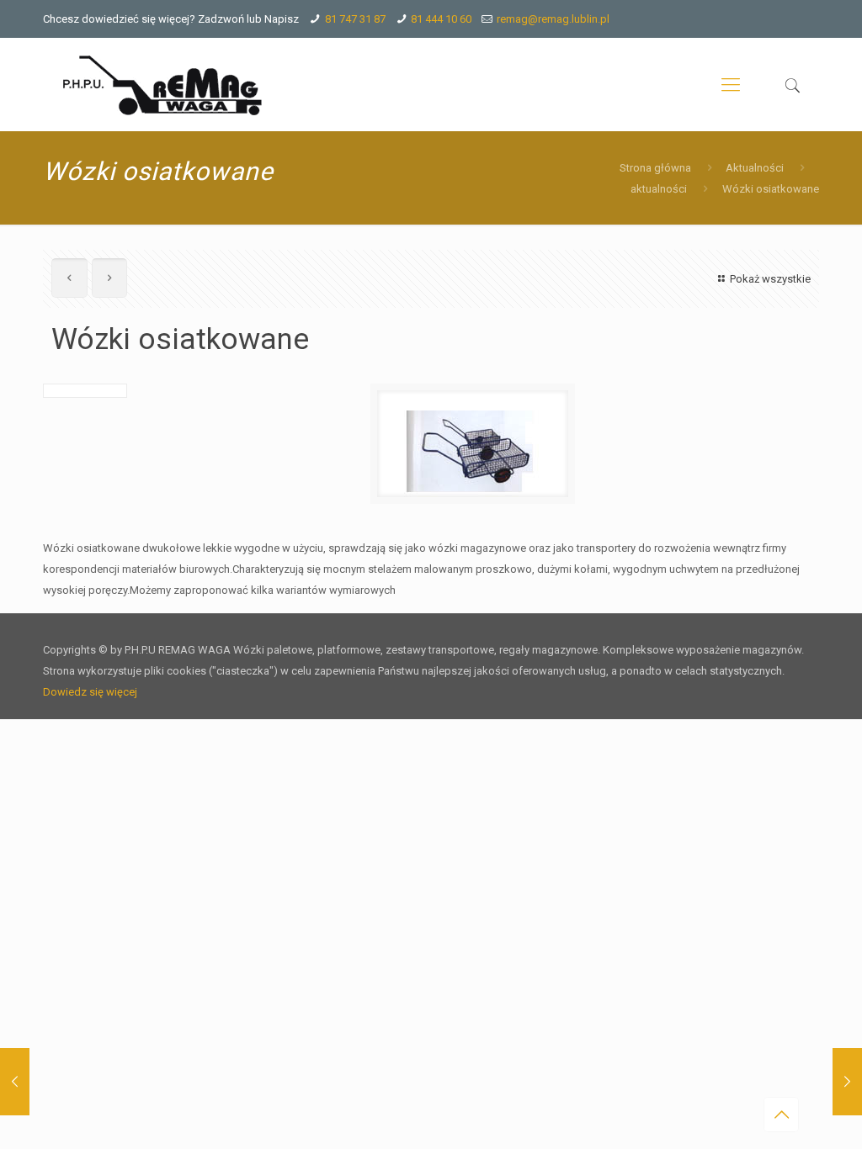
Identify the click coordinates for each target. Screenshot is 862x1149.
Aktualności (755, 167)
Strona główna (655, 167)
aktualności (659, 189)
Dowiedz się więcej (90, 692)
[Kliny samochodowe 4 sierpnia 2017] (847, 1081)
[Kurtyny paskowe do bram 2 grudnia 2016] (14, 1081)
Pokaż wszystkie (770, 279)
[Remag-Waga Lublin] (163, 84)
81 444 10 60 (441, 19)
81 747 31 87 (355, 19)
